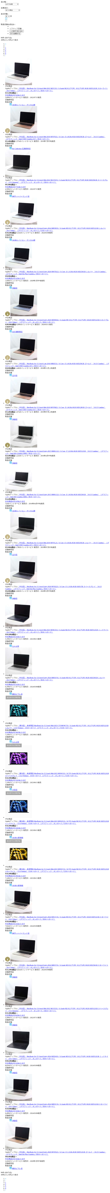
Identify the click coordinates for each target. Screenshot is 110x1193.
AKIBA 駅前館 (17, 838)
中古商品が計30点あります (15, 732)
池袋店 (14, 288)
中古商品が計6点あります (15, 1015)
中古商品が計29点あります (15, 876)
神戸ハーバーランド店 (20, 196)
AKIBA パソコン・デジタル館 (23, 105)
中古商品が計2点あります (15, 278)
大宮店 (14, 790)
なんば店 (15, 646)
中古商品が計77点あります (15, 187)
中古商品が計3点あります (15, 1111)
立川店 (14, 375)
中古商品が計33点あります (15, 780)
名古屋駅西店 (17, 332)
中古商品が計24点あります (15, 828)
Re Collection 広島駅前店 (21, 149)
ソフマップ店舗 (15, 28)
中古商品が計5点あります (15, 95)
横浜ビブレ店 (17, 694)
